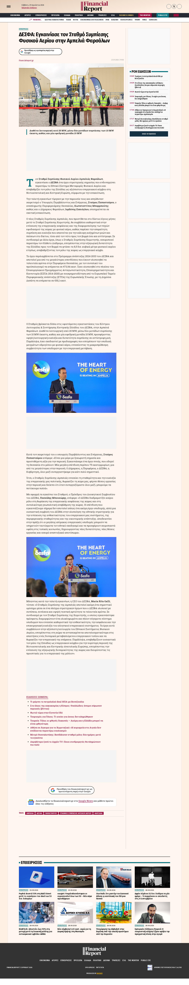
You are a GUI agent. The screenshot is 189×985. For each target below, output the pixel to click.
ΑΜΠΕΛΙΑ (30, 813)
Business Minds (126, 15)
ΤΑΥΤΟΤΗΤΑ (100, 967)
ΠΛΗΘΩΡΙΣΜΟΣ (126, 20)
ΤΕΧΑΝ (68, 20)
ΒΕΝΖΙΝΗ (114, 20)
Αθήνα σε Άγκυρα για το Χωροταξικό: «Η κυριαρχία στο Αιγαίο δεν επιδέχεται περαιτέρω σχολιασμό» (65, 729)
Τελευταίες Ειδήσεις (29, 8)
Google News (85, 800)
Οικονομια (15, 15)
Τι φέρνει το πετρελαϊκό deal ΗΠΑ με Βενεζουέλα (57, 701)
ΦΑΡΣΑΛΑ (98, 813)
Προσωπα (55, 15)
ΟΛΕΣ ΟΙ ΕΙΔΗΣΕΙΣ (149, 134)
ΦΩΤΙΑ (75, 20)
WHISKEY (100, 973)
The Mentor (145, 15)
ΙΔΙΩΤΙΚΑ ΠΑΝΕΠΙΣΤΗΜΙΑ (54, 20)
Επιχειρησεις (41, 15)
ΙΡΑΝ (107, 20)
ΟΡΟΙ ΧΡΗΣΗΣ (90, 967)
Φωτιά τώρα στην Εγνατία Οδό (46, 712)
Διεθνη (90, 15)
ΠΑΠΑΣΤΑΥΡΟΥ (51, 813)
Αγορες (28, 15)
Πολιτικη (79, 15)
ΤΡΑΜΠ (137, 20)
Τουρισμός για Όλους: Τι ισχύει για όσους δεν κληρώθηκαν (61, 716)
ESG (113, 15)
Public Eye (162, 15)
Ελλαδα (67, 15)
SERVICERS (153, 20)
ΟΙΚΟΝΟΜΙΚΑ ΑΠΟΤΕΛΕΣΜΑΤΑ (91, 20)
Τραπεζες (102, 15)
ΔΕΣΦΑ (39, 813)
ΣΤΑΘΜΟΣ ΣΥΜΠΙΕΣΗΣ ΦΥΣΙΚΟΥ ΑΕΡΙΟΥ (75, 813)
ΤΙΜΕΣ (144, 20)
